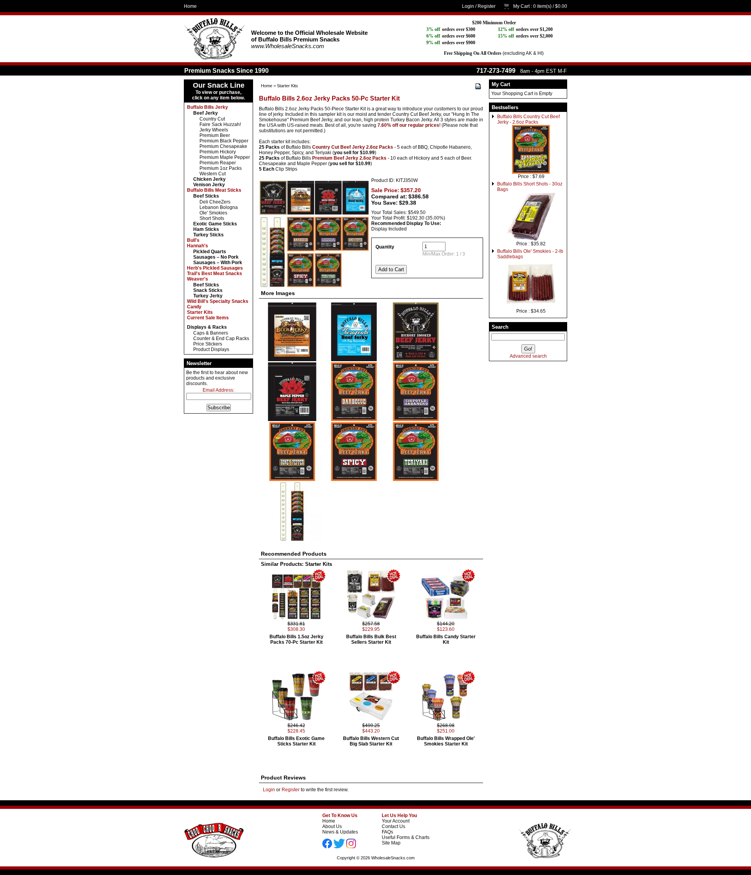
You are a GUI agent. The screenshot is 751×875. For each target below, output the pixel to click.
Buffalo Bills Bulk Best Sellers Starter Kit (371, 639)
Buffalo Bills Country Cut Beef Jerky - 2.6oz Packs (528, 119)
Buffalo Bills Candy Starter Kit (446, 639)
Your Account (396, 821)
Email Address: (218, 390)
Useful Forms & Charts (405, 837)
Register (487, 6)
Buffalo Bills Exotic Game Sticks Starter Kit (296, 741)
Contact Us (393, 826)
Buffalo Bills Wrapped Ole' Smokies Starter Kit (446, 741)
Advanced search (528, 356)
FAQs (387, 832)
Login (468, 6)
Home (190, 6)
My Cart (521, 6)
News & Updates (340, 832)
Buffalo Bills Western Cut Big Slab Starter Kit (371, 741)
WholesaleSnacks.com (393, 857)
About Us (332, 826)
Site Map (391, 843)
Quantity (385, 247)
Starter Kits (287, 85)
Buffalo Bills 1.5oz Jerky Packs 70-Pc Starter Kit (296, 639)
